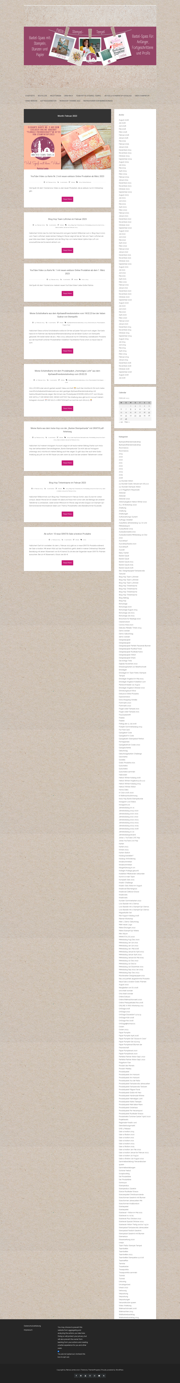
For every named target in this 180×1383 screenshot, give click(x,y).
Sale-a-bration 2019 (126, 1132)
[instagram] (90, 1376)
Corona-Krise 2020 (126, 625)
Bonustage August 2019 (128, 610)
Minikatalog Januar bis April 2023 (94, 225)
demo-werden (124, 637)
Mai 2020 (122, 312)
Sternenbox (123, 1237)
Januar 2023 (123, 216)
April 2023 (123, 207)
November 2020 (125, 294)
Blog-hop (122, 601)
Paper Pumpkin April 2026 (129, 1036)
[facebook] (76, 1376)
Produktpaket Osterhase (128, 1108)
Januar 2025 (123, 147)
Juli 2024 (122, 165)
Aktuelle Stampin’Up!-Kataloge (118, 96)
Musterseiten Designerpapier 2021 (132, 976)
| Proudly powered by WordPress (112, 1370)
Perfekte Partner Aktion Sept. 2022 (132, 1057)
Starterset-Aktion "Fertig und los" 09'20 (134, 1225)
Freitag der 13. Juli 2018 (127, 724)
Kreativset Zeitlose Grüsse (129, 892)
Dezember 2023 (125, 183)
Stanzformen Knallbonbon (129, 1204)
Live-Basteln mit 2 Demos (129, 904)
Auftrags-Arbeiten (126, 520)
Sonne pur (123, 1183)
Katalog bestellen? (126, 856)
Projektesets (123, 1120)
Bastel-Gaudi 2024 (126, 562)
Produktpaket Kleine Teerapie (130, 1102)
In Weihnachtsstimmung (128, 796)
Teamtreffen (123, 1249)
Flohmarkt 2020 (125, 703)
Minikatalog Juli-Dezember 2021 (131, 967)
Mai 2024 (122, 168)
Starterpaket (123, 1207)
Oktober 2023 (124, 189)
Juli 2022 (122, 234)
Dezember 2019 (125, 327)
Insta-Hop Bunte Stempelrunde (79, 437)
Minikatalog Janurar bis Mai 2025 (131, 958)
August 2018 (124, 375)
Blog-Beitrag (124, 598)
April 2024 (123, 171)
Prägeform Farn (125, 1063)
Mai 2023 (122, 204)
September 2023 (125, 192)
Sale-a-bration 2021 (126, 1138)
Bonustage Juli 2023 (126, 613)
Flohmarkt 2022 (125, 706)
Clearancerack (124, 622)
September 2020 (125, 300)
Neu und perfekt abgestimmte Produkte (134, 979)
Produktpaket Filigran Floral (129, 1090)
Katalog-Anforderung (127, 859)
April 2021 (122, 279)
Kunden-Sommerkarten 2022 (130, 901)
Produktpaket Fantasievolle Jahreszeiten (134, 1084)
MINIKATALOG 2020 (127, 937)
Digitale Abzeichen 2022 (128, 664)
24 (140, 415)
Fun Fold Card (124, 730)
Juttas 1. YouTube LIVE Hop (129, 838)
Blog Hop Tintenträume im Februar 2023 (67, 482)
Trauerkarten (124, 1267)
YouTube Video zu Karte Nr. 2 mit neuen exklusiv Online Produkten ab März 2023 (67, 176)
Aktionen (122, 493)
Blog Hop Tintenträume (77, 225)
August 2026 (124, 120)
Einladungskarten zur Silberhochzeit (132, 667)
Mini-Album (123, 934)
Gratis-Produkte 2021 (127, 763)
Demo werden (31, 101)
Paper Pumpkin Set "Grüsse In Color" (132, 1039)
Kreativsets (123, 895)
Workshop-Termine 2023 (69, 101)
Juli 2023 (122, 198)
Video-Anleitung (125, 1306)
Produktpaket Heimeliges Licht (130, 1099)
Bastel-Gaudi (124, 556)
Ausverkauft (123, 547)
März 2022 (123, 246)
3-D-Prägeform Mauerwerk (129, 490)
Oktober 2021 (124, 261)
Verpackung (123, 1294)
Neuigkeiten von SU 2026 (128, 988)
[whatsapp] (94, 1376)
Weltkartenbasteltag (127, 1315)
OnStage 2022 (124, 1012)
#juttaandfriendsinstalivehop (75, 322)
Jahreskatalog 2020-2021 (128, 814)
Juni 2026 (122, 126)
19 (149, 412)
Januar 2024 (123, 180)
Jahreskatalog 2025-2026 (129, 829)
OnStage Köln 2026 (126, 1018)
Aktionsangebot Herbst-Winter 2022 (133, 502)
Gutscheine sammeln (127, 772)
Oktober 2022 (124, 225)
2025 (121, 475)
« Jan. (121, 422)
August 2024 (124, 162)
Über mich (68, 96)
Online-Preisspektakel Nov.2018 (131, 1003)
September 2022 (125, 228)
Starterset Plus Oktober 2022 (130, 1219)
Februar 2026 (124, 135)
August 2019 (124, 339)
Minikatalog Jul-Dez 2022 (128, 961)
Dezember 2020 (125, 291)
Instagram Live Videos (127, 802)
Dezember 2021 (125, 255)
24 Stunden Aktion (126, 481)
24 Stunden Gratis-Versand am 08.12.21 (134, 484)
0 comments (63, 182)
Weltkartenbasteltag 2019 (129, 1318)
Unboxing (122, 1282)
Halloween (123, 775)
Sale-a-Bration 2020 (126, 1135)
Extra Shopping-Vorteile (128, 700)
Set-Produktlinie (125, 1180)
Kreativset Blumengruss (128, 889)
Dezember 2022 (125, 219)
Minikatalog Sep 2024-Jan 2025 (131, 970)
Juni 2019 (122, 345)
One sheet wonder (126, 994)
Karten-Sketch (124, 853)
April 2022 (123, 243)
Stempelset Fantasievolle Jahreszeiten (133, 1228)
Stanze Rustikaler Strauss (128, 1192)
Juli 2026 (122, 123)
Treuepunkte (124, 1270)
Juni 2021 (122, 273)
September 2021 (125, 264)
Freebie (121, 718)
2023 (80, 182)
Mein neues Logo (125, 925)
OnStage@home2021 (127, 1024)
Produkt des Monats (126, 1066)
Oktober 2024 (124, 156)
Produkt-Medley (125, 1069)
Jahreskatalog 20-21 (126, 808)
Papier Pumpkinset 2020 (128, 1054)
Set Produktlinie (125, 1177)
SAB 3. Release (124, 1129)
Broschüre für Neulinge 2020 (130, 619)
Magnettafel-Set (125, 913)
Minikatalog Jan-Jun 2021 (128, 943)
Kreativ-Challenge (126, 883)
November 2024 (125, 153)
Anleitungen (55, 96)
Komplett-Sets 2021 (126, 880)
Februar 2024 (124, 177)
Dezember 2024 (125, 150)
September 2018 (125, 372)
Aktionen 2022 (124, 499)
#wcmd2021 (124, 448)
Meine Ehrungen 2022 (127, 928)
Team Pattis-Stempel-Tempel (88, 96)
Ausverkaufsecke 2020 (127, 544)
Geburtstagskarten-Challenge (130, 754)
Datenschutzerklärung (32, 1326)
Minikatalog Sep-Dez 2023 (129, 973)
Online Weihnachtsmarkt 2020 (130, 1000)
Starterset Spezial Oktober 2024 (131, 1222)
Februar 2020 (124, 321)
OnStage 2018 (124, 1009)
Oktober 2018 (124, 369)
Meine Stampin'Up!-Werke (129, 931)
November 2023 (125, 186)
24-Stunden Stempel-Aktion (130, 487)
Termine (122, 1264)
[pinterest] (81, 1376)
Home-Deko (123, 790)
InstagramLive (124, 805)
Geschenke (123, 757)
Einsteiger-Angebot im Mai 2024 (131, 679)
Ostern (121, 1027)
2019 (121, 454)
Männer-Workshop (126, 919)
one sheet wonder (126, 991)
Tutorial (122, 1276)
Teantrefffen (123, 1261)
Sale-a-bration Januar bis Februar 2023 (66, 227)
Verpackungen (124, 1300)
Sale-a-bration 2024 (126, 1144)
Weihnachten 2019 (126, 1311)
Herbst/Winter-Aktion (127, 787)
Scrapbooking (124, 1174)
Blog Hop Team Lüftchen (128, 577)
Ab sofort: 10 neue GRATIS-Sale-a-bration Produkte (67, 534)
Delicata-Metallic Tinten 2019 (130, 628)
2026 (121, 478)
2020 (121, 457)
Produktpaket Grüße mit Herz (130, 1093)
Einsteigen (123, 670)
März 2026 (123, 132)
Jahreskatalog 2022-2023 (128, 820)
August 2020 (124, 303)
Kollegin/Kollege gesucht (129, 871)
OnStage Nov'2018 (126, 1021)
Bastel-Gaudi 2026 (126, 568)
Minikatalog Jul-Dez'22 (127, 964)
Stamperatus (124, 1186)
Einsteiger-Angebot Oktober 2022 (132, 688)
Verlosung (123, 1291)
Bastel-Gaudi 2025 (126, 565)
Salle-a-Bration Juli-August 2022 (131, 1159)
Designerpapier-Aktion (127, 655)
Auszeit (122, 550)
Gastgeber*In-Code (126, 736)
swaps (121, 1243)
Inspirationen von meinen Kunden (97, 101)
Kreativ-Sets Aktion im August (130, 886)
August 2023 (124, 195)
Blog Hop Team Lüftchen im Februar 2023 (67, 219)
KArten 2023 (123, 850)
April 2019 (122, 351)
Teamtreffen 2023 (125, 1255)
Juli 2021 (122, 270)
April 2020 (123, 315)
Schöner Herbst (125, 1171)
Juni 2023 (122, 201)
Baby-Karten (124, 553)
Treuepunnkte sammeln (128, 1273)
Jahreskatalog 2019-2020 (128, 811)
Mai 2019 (122, 348)
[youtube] (85, 1376)
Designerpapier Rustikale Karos (131, 652)
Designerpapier (124, 640)
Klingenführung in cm (127, 868)
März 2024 (123, 174)
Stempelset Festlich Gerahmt (130, 1231)
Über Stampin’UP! (142, 96)
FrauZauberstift (125, 715)
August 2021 (123, 267)
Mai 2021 (122, 276)
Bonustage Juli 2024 (126, 616)
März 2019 (123, 354)
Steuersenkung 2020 (127, 1240)
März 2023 (123, 210)
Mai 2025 (122, 141)
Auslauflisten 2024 (126, 529)
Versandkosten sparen (127, 1303)
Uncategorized (124, 1285)
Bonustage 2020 (125, 607)
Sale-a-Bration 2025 (126, 1147)
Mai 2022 (122, 240)
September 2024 (125, 159)
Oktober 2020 (124, 297)
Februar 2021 (124, 285)
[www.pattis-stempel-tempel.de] (90, 46)
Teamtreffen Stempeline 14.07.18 (131, 1258)
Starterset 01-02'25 (126, 1216)
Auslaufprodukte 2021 (127, 532)
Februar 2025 (124, 144)
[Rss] (104, 1376)
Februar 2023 (124, 213)
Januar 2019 (123, 360)
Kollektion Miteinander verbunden (132, 874)
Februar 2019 (124, 357)
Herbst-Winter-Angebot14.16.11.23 (132, 781)
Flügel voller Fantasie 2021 (129, 709)
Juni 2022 (122, 237)
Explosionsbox (124, 697)
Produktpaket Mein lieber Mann (131, 1105)
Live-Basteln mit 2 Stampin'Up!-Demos (134, 907)
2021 (120, 463)
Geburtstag (123, 751)
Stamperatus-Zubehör (127, 1189)
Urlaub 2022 (123, 1288)
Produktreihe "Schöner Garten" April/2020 (135, 1117)
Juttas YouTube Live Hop (128, 841)
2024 (121, 472)
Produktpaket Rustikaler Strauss (131, 1114)
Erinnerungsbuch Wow (127, 691)
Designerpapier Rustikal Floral (130, 649)
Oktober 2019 (124, 333)
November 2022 (125, 222)
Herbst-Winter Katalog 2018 (130, 778)
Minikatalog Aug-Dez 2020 (129, 940)
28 (126, 419)
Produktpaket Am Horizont (129, 1075)
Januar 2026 (123, 138)
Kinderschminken (125, 862)
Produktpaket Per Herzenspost (130, 1111)
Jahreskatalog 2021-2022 (128, 817)
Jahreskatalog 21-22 (126, 832)
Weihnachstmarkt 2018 (128, 1308)
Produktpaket (124, 1072)
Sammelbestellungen (127, 1168)
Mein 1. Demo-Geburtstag (129, 922)
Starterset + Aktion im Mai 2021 (130, 1213)
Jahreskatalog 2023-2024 (129, 823)
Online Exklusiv (86, 182)
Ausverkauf (123, 541)
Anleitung (122, 508)
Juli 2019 (122, 342)
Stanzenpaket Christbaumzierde (131, 1195)
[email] (99, 1376)
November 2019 (125, 330)
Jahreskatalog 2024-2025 (129, 826)
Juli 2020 (122, 306)
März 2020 (123, 318)
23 (135, 415)
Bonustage (123, 604)
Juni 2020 (122, 309)
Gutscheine (123, 766)
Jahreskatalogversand (127, 835)
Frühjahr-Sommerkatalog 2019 (130, 727)
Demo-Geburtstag (126, 634)
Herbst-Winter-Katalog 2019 (130, 784)
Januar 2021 (123, 288)
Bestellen (42, 96)
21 (126, 415)
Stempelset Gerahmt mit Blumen (131, 1234)
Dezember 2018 (125, 363)
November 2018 (125, 366)
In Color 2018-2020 (126, 793)
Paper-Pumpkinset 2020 (128, 1051)
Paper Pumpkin (124, 1033)
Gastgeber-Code (125, 733)
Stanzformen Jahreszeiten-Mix (130, 1201)
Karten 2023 (123, 847)
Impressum (28, 1330)
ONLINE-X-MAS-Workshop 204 (131, 1006)
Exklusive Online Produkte (129, 694)
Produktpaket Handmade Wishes (131, 1096)
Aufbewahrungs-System (128, 517)
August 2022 (124, 231)
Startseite (30, 96)
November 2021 (125, 258)
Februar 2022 (124, 249)
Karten (121, 844)
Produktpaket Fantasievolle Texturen (133, 1087)
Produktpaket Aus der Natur (129, 1081)
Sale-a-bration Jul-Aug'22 (129, 1156)
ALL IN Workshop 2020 (128, 505)
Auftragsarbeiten (48, 101)
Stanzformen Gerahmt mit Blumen (132, 1198)
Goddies (122, 760)
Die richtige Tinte (125, 661)
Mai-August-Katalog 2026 (129, 916)
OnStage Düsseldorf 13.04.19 (130, 1015)
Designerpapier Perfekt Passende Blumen (135, 646)
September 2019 (125, 336)
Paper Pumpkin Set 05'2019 (129, 1042)
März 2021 (123, 282)
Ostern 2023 (123, 1030)
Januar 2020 (123, 324)
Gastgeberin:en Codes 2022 (129, 745)
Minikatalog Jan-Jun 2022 (128, 946)
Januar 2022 (123, 252)
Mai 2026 (122, 129)
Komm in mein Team (127, 877)
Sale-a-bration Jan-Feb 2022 (130, 1150)
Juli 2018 (122, 378)
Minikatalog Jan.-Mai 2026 (129, 949)
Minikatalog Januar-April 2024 (130, 955)
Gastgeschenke (125, 748)
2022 (83, 279)
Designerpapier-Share (127, 658)
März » (127, 422)
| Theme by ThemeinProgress (90, 1370)
